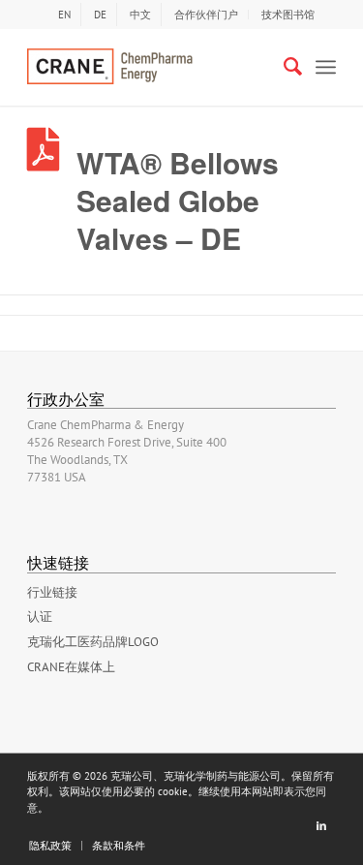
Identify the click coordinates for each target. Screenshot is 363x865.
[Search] (283, 67)
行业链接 (52, 592)
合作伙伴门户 (206, 14)
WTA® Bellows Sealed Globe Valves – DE (177, 200)
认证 (39, 616)
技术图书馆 (288, 14)
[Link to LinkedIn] (321, 825)
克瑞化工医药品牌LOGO (93, 641)
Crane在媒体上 (71, 667)
